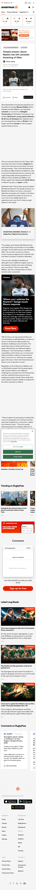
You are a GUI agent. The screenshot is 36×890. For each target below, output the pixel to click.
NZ (19, 847)
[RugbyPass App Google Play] (25, 801)
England (27, 164)
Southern (21, 839)
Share (16, 97)
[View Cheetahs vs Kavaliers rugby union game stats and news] (16, 21)
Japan (20, 182)
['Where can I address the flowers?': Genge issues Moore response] (18, 285)
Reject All (18, 451)
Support (20, 861)
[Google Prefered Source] (27, 97)
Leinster (17, 123)
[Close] (32, 431)
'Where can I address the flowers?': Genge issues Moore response (16, 302)
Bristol (25, 121)
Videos (4, 835)
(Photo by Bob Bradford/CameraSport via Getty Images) (15, 90)
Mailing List (21, 827)
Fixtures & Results (12, 12)
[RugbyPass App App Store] (10, 801)
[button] (34, 12)
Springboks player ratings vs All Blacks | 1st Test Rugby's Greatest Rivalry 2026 (13, 740)
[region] (18, 445)
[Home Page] (9, 7)
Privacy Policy (6, 861)
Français (20, 851)
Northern (21, 835)
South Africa (30, 180)
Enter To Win (24, 35)
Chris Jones (10, 61)
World (20, 843)
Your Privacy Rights (18, 446)
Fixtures (4, 823)
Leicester (4, 112)
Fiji (12, 171)
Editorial (20, 871)
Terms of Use (6, 865)
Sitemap (4, 839)
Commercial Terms (8, 873)
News (3, 12)
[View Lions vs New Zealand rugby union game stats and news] (28, 21)
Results (4, 827)
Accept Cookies (18, 456)
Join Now (21, 819)
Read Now (10, 328)
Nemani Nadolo (22, 107)
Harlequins (15, 119)
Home (4, 819)
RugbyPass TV (23, 12)
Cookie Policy (6, 869)
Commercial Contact (22, 866)
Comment (7, 97)
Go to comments (10, 766)
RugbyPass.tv (22, 823)
